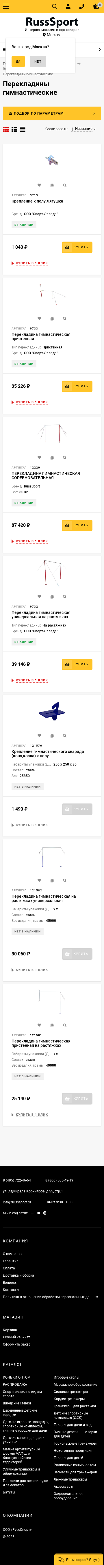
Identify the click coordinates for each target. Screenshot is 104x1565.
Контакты (11, 1290)
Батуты (9, 1492)
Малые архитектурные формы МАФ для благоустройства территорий (21, 1455)
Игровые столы (66, 1377)
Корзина (10, 1330)
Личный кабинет (16, 1337)
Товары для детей (68, 1458)
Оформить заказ (16, 1344)
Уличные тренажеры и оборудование (21, 1471)
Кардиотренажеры (69, 1399)
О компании (13, 1254)
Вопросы (10, 1283)
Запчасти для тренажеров (75, 1472)
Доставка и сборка (18, 1275)
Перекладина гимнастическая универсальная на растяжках (41, 614)
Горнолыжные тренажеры (75, 1443)
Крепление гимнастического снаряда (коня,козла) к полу (48, 753)
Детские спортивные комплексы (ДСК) (71, 1415)
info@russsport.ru (17, 1202)
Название (83, 128)
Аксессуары (63, 1487)
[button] (78, 1559)
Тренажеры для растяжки (75, 1406)
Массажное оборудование (75, 1385)
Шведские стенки (17, 1403)
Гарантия (10, 1261)
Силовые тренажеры (71, 1392)
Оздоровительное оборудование (68, 1496)
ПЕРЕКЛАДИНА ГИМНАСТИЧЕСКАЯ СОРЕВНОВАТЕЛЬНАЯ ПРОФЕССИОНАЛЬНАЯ (46, 477)
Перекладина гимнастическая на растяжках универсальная (44, 898)
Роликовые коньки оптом (75, 1465)
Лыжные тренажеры (70, 1479)
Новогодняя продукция (73, 1451)
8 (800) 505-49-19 (59, 1180)
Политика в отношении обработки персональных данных (50, 1297)
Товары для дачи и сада (74, 1425)
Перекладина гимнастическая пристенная (41, 336)
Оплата (9, 1268)
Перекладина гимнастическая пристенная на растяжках (41, 1043)
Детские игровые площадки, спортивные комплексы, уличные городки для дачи (26, 1426)
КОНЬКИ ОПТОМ (16, 1377)
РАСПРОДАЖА (15, 1385)
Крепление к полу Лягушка (37, 201)
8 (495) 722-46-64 (17, 1180)
